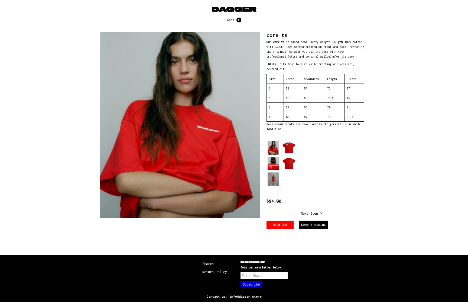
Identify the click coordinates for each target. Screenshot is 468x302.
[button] (234, 20)
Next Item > (311, 213)
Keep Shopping (313, 224)
